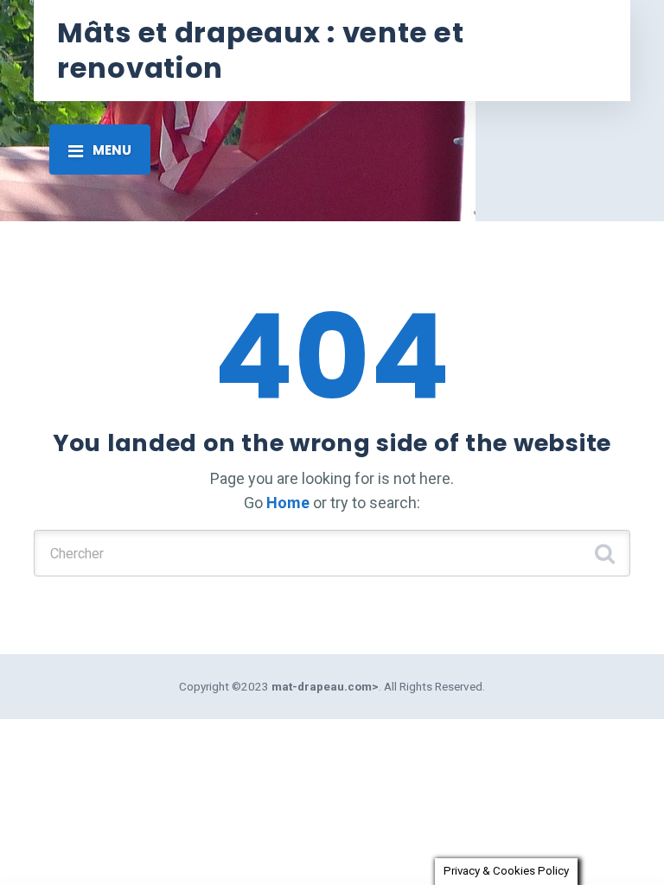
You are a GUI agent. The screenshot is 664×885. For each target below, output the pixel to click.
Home (288, 502)
